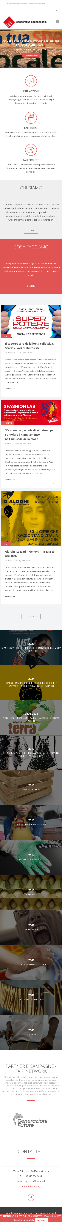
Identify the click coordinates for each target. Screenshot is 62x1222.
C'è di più (31, 230)
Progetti (7, 423)
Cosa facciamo (25, 55)
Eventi (6, 336)
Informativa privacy (31, 1186)
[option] (31, 1120)
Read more (10, 388)
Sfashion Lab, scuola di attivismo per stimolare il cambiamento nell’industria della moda (30, 434)
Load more (32, 616)
